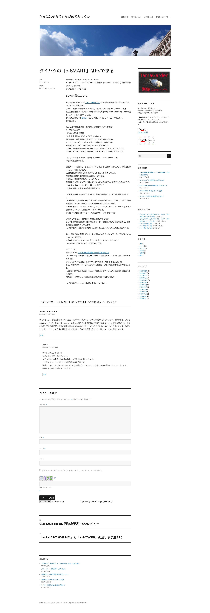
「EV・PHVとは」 (92, 102)
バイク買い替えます (146, 223)
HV (43, 88)
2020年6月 (143, 287)
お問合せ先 (148, 17)
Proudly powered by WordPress (75, 603)
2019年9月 (143, 296)
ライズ (47, 88)
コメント (43, 404)
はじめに (124, 17)
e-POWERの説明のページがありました (93, 252)
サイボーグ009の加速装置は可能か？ (53, 585)
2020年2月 (143, 292)
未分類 (142, 251)
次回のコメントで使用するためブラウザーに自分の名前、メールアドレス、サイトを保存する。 (72, 470)
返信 (41, 335)
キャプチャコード (45, 487)
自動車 (41, 85)
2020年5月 (143, 289)
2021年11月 (143, 271)
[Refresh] (55, 477)
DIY (141, 244)
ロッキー (52, 88)
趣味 (141, 255)
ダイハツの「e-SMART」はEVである (53, 569)
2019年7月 (143, 299)
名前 (41, 437)
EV (40, 88)
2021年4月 (143, 276)
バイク (142, 246)
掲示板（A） (136, 17)
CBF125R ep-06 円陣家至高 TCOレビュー (55, 574)
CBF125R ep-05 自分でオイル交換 (52, 580)
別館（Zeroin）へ (163, 17)
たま (40, 79)
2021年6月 (143, 273)
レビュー (142, 248)
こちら (84, 118)
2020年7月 (143, 285)
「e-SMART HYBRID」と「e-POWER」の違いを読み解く (60, 564)
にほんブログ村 (143, 132)
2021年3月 (143, 278)
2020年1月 (143, 294)
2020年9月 (143, 282)
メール (42, 448)
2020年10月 (144, 280)
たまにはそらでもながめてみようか (64, 16)
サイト (41, 459)
